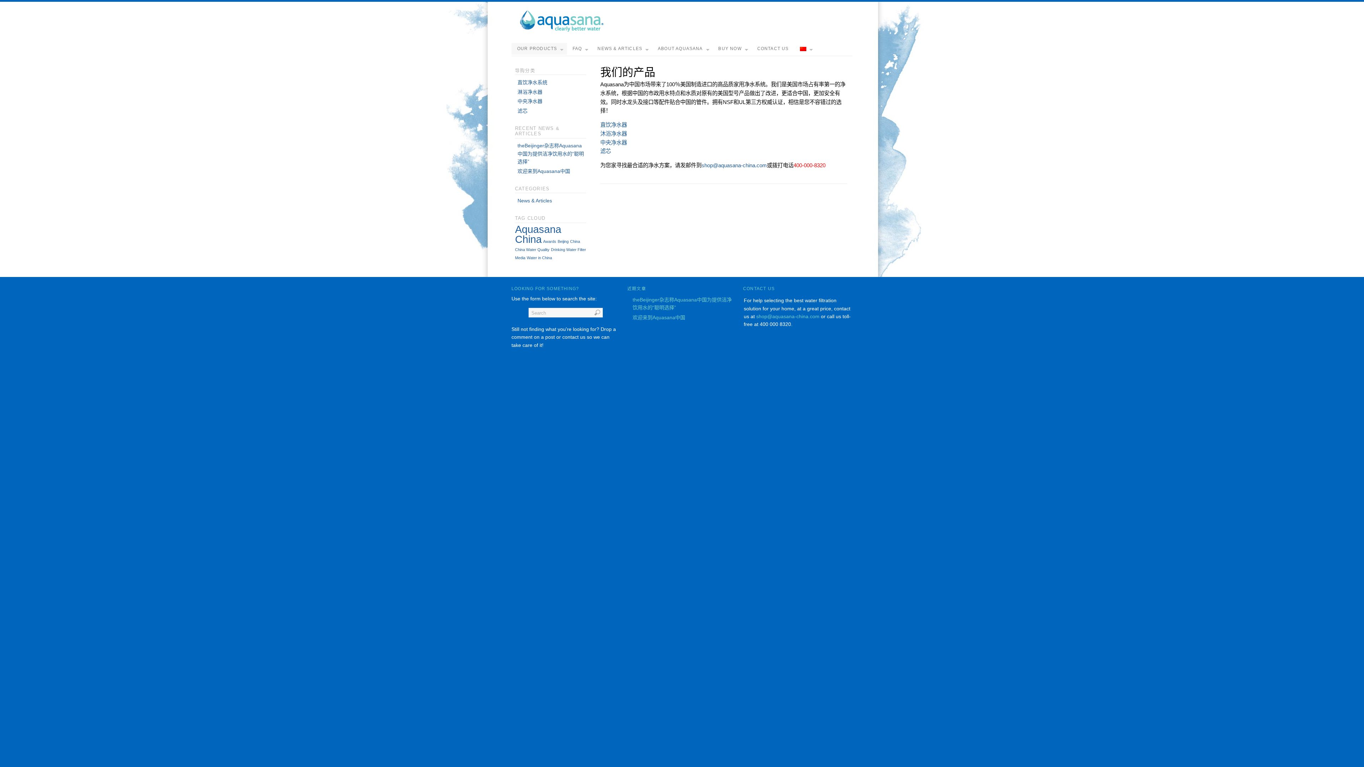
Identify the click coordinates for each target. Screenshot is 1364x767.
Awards (549, 241)
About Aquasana (680, 48)
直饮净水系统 (532, 82)
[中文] (805, 49)
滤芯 (605, 151)
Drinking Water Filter (568, 249)
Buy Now (729, 48)
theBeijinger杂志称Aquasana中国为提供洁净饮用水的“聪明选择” (551, 153)
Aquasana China (538, 234)
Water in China (539, 258)
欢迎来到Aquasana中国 (544, 171)
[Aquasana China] (561, 30)
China (575, 241)
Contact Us (773, 48)
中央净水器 (613, 143)
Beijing (563, 241)
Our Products (537, 48)
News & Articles (619, 48)
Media (520, 258)
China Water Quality (532, 249)
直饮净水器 (613, 125)
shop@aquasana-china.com (734, 165)
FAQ (577, 48)
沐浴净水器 (613, 134)
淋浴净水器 (530, 92)
